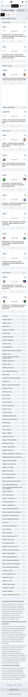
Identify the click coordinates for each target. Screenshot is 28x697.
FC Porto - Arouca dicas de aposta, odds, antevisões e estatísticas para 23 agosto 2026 (14, 121)
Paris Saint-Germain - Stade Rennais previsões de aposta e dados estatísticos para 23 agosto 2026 (14, 56)
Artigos (19, 685)
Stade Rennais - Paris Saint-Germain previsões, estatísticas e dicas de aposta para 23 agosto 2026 (14, 36)
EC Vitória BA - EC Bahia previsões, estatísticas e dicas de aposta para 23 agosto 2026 (13, 263)
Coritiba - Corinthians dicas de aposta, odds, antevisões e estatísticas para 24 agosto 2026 (13, 145)
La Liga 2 (5, 70)
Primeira (5, 277)
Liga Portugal (6, 111)
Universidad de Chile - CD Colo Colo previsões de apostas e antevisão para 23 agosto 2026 (14, 286)
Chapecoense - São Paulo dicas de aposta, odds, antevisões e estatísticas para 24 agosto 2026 (13, 185)
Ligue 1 (4, 26)
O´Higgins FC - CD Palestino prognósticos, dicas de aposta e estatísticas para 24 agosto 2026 (14, 306)
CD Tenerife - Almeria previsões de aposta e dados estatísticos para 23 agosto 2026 (14, 79)
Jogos (15, 685)
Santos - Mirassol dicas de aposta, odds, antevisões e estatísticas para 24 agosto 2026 (13, 165)
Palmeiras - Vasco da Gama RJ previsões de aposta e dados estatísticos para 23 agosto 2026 (14, 223)
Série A (4, 135)
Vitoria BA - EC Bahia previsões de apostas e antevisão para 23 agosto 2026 (14, 204)
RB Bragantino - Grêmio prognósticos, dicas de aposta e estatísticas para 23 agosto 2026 (13, 243)
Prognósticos (10, 685)
